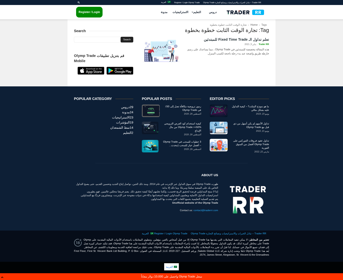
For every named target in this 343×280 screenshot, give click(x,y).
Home (254, 24)
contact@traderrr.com (205, 210)
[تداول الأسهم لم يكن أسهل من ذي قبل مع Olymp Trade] (219, 128)
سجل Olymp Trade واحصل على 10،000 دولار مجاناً (171, 276)
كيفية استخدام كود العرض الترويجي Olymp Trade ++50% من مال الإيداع (182, 127)
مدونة (164, 12)
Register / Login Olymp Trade (187, 2)
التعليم (197, 12)
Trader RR (264, 44)
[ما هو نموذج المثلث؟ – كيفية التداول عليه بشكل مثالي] (219, 111)
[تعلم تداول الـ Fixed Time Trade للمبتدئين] (161, 50)
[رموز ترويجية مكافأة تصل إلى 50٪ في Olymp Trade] (151, 111)
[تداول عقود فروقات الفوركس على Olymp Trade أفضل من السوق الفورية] (219, 145)
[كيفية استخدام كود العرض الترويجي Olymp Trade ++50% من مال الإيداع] (150, 128)
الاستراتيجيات (180, 12)
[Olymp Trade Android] (119, 73)
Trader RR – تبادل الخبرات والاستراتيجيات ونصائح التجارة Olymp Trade (232, 2)
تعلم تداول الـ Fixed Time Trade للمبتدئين (236, 39)
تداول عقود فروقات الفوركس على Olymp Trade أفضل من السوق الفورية (251, 144)
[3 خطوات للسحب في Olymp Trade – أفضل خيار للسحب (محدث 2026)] (150, 146)
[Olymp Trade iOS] (91, 73)
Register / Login (89, 12)
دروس (213, 12)
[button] (78, 2)
